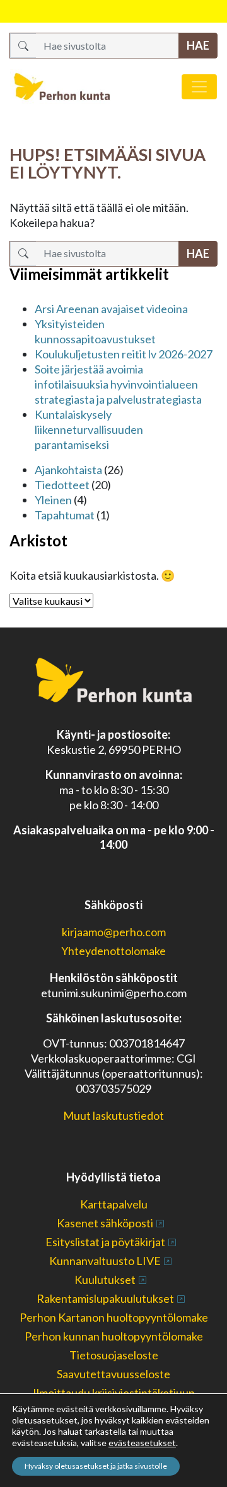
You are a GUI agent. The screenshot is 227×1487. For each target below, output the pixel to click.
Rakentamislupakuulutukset (105, 1298)
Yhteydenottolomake (113, 951)
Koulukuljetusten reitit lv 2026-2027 (123, 354)
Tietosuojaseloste (113, 1355)
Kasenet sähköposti (105, 1223)
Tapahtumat (65, 515)
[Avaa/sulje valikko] (199, 86)
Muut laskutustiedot (113, 1115)
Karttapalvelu (114, 1204)
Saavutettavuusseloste (113, 1374)
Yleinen (53, 500)
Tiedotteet (62, 485)
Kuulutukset (105, 1279)
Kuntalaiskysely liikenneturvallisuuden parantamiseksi (89, 429)
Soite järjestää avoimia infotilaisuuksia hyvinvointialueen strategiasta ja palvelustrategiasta (118, 384)
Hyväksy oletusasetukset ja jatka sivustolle (96, 1466)
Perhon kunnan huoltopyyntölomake (114, 1336)
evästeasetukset (142, 1442)
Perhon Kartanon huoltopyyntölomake (114, 1317)
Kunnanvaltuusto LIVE (105, 1261)
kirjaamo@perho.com (114, 932)
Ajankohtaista (68, 470)
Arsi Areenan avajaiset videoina (111, 309)
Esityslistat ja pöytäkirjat (105, 1242)
